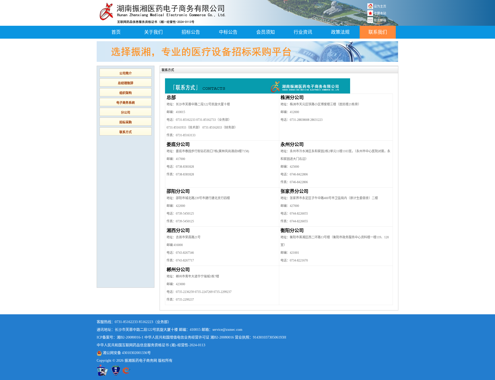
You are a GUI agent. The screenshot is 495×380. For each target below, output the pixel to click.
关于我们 (153, 32)
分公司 (125, 112)
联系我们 (377, 32)
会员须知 (265, 32)
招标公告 (191, 32)
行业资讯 (303, 32)
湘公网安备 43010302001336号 (126, 353)
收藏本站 (380, 13)
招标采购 (125, 122)
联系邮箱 (380, 20)
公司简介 (125, 73)
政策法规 (340, 32)
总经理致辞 (125, 83)
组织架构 (125, 93)
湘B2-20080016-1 (130, 337)
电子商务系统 (125, 103)
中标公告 (228, 32)
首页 (116, 32)
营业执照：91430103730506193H (260, 337)
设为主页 (380, 6)
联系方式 (125, 132)
